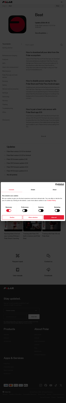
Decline (12, 217)
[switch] (24, 210)
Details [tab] (33, 189)
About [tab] (54, 189)
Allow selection (33, 217)
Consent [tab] (11, 189)
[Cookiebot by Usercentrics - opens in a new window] (56, 184)
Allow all (53, 217)
